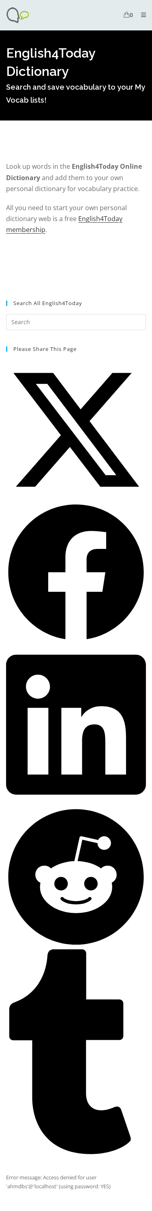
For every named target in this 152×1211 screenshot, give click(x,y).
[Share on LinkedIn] (76, 802)
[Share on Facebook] (76, 640)
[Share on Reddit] (76, 945)
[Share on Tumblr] (76, 1152)
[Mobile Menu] (140, 15)
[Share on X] (76, 497)
